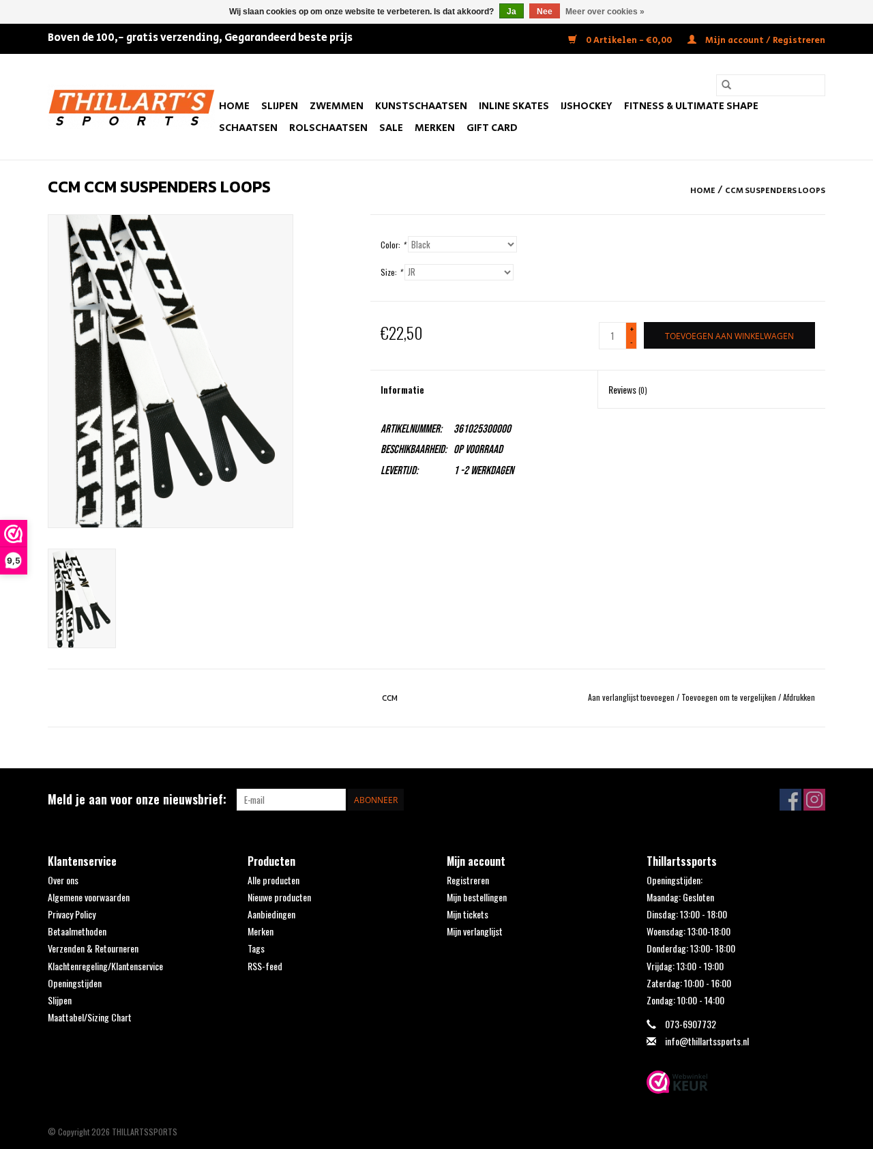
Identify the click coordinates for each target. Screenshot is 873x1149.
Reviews (627, 389)
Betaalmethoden (77, 931)
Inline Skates (514, 106)
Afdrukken (799, 697)
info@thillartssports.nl (707, 1041)
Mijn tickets (467, 914)
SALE (391, 128)
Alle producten (273, 880)
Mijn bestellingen (477, 897)
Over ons (63, 880)
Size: (391, 272)
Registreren (468, 880)
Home (234, 106)
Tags (256, 948)
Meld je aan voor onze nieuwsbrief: (137, 799)
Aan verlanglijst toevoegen (632, 697)
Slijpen (279, 106)
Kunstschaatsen (421, 106)
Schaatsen (248, 128)
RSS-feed (265, 966)
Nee (544, 11)
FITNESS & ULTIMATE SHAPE (691, 106)
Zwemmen (337, 106)
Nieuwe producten (279, 897)
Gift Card (492, 128)
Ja (511, 11)
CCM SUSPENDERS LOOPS (775, 191)
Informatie (402, 389)
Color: (393, 244)
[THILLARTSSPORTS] (131, 107)
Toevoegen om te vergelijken (729, 697)
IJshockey (586, 106)
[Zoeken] (726, 85)
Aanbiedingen (271, 914)
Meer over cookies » (605, 11)
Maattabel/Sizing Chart (90, 1017)
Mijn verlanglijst (475, 931)
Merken (435, 128)
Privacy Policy (71, 914)
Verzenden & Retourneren (93, 948)
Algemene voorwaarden (89, 897)
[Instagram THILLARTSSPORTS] (814, 800)
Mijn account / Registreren (764, 40)
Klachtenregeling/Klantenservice (105, 966)
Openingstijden (75, 983)
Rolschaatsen (328, 128)
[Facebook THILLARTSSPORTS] (790, 800)
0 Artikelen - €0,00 (629, 40)
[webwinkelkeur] (736, 1082)
